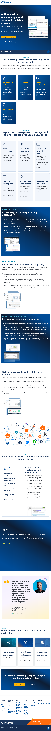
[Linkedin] (44, 703)
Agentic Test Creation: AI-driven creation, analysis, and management (8, 653)
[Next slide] (28, 564)
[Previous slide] (22, 564)
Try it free (7, 41)
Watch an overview (7, 37)
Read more (15, 560)
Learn (17, 715)
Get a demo (18, 684)
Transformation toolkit (11, 712)
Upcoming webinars (26, 707)
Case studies (19, 702)
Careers (2, 702)
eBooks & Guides (18, 705)
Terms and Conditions (30, 728)
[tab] (10, 468)
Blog (17, 713)
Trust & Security (3, 711)
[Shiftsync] (46, 703)
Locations (33, 705)
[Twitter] (39, 703)
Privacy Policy (14, 728)
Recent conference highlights (26, 713)
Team (2, 706)
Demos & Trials (33, 703)
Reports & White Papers (19, 711)
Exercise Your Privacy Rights (6, 728)
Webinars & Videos (19, 708)
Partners (3, 708)
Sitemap (37, 728)
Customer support (10, 705)
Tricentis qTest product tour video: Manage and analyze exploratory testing (25, 654)
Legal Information (22, 728)
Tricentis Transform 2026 (26, 703)
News (2, 704)
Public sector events (26, 710)
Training (10, 709)
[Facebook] (41, 703)
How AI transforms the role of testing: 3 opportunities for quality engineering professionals (42, 654)
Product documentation (11, 707)
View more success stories (31, 560)
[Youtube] (49, 703)
